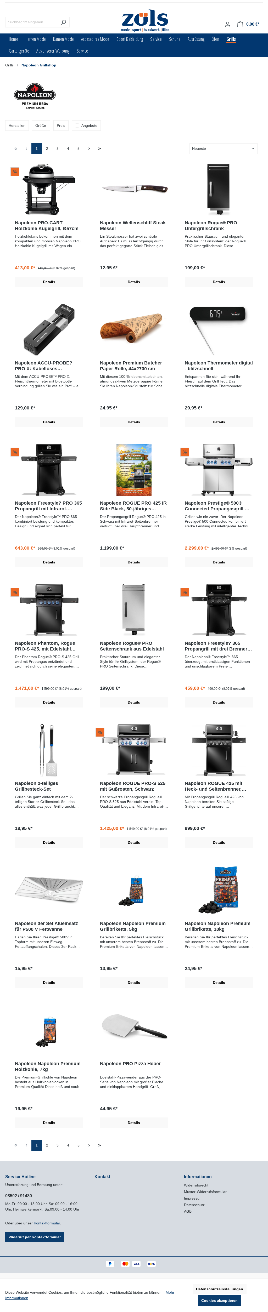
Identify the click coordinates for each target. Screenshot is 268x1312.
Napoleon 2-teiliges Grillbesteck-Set (36, 786)
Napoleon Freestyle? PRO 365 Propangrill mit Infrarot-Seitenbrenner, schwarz (48, 506)
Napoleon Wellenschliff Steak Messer (133, 225)
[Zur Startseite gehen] (145, 21)
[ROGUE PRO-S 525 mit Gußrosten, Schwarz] (134, 750)
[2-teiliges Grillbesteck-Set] (49, 750)
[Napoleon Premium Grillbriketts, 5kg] (134, 890)
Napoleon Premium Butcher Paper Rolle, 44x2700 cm (131, 365)
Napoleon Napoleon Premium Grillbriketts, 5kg (133, 926)
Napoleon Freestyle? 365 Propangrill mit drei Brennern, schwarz (218, 646)
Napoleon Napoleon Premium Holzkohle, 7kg (48, 1066)
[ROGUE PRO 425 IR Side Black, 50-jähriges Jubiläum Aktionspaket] (134, 470)
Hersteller (17, 125)
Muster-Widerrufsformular (205, 1192)
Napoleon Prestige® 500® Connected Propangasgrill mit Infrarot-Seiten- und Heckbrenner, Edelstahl (218, 506)
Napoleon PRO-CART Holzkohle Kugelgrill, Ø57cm (47, 225)
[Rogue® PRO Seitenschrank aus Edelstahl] (134, 610)
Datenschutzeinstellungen (219, 1289)
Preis (61, 125)
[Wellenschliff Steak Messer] (134, 190)
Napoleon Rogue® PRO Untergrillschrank (211, 225)
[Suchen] (63, 22)
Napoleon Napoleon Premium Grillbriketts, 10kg (217, 926)
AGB (188, 1211)
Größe (40, 125)
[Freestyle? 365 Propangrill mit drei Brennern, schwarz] (219, 610)
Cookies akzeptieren (219, 1300)
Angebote (89, 125)
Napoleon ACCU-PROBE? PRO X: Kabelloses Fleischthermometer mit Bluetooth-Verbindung (43, 366)
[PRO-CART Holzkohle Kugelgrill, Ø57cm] (49, 190)
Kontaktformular (47, 1223)
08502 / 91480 (18, 1196)
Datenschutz (194, 1205)
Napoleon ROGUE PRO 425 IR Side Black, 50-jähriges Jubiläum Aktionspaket (133, 506)
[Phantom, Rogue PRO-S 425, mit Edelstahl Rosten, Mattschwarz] (49, 610)
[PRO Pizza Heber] (134, 1031)
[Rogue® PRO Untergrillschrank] (219, 190)
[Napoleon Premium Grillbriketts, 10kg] (219, 890)
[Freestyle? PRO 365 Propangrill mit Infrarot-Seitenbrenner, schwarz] (49, 470)
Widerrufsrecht (196, 1185)
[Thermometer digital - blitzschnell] (219, 330)
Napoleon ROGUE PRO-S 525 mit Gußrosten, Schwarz (132, 786)
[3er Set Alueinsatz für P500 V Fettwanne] (49, 890)
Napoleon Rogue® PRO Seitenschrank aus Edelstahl (132, 646)
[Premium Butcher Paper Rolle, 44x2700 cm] (134, 330)
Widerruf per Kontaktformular (35, 1237)
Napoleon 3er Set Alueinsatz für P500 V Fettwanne (46, 926)
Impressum (193, 1198)
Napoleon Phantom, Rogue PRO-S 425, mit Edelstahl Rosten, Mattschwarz (45, 646)
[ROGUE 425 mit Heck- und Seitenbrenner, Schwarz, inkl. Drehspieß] (219, 750)
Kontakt (102, 1176)
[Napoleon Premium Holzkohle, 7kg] (49, 1031)
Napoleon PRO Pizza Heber (130, 1063)
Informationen (198, 1176)
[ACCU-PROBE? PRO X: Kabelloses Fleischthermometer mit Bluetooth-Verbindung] (49, 330)
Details (49, 282)
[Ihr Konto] (227, 24)
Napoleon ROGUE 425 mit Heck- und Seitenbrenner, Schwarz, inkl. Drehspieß (213, 786)
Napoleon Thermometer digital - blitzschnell (219, 365)
